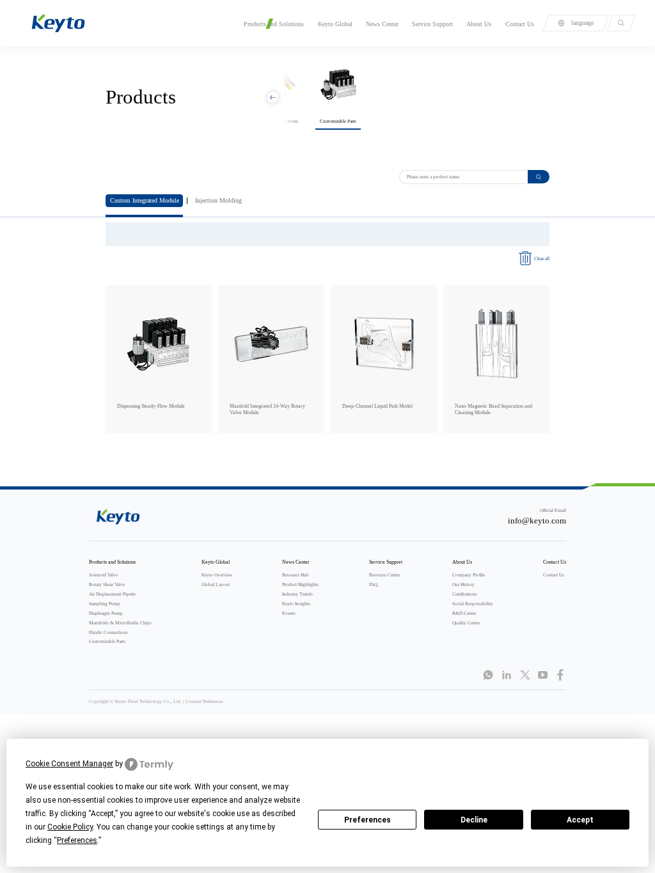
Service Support (432, 23)
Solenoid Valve (103, 575)
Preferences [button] (77, 840)
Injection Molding (218, 200)
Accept (580, 819)
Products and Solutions (274, 23)
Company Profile (468, 575)
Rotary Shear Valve (107, 584)
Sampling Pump (104, 603)
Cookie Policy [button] (70, 827)
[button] (272, 97)
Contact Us (519, 23)
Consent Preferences (204, 701)
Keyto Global (335, 23)
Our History (463, 584)
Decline (474, 819)
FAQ (373, 584)
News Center (382, 23)
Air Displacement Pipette (112, 594)
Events (289, 613)
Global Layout (215, 584)
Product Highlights (300, 584)
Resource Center (384, 575)
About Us (478, 23)
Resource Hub (295, 575)
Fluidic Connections (108, 632)
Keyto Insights (296, 603)
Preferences (367, 819)
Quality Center (466, 623)
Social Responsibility (472, 603)
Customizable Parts (107, 641)
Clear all (541, 258)
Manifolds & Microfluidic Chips (120, 623)
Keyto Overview (216, 575)
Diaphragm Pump (106, 613)
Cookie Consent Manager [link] (69, 763)
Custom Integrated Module (144, 200)
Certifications (464, 594)
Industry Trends (297, 594)
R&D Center (464, 613)
